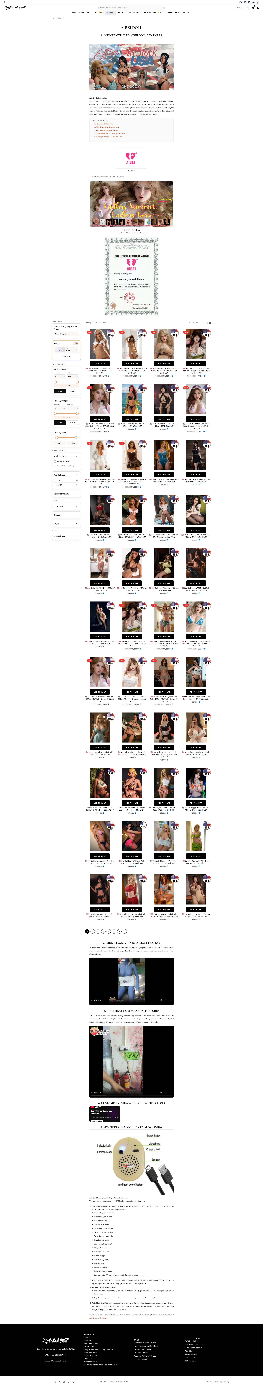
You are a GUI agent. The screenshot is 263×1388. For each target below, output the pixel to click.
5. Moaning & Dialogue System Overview (108, 137)
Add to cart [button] (100, 364)
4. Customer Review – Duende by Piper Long (109, 133)
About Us (87, 1340)
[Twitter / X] (241, 2)
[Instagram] (64, 1382)
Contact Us (88, 1337)
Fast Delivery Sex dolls (193, 1348)
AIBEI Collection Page (98, 1318)
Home (54, 18)
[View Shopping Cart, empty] (253, 8)
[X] (55, 1382)
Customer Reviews (141, 1359)
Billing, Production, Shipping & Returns (99, 1349)
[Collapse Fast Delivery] (66, 475)
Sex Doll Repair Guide (142, 1349)
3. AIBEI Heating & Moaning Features (106, 130)
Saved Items (88, 1358)
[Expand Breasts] (66, 515)
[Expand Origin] (66, 523)
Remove (73, 391)
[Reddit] (253, 2)
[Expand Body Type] (66, 506)
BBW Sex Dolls (190, 1361)
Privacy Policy (89, 1346)
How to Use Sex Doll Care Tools (146, 1346)
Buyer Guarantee (90, 1352)
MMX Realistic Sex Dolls (194, 1344)
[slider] (55, 382)
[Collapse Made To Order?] (66, 456)
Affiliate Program (90, 1355)
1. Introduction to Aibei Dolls (103, 124)
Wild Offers (189, 1351)
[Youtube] (245, 2)
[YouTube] (59, 1382)
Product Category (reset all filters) (65, 327)
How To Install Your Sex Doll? (145, 1343)
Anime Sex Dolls (191, 1354)
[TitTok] (69, 1382)
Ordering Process (141, 1353)
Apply (60, 391)
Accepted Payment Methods (145, 1356)
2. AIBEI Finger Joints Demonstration (106, 127)
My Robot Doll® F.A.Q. (92, 1361)
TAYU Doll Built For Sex (193, 1341)
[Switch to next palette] (4, 2)
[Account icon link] (258, 8)
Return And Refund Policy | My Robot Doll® (100, 1365)
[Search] (162, 8)
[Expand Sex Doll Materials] (66, 493)
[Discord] (249, 2)
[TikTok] (257, 2)
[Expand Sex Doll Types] (66, 536)
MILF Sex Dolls (190, 1357)
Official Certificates (91, 1343)
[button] (103, 12)
